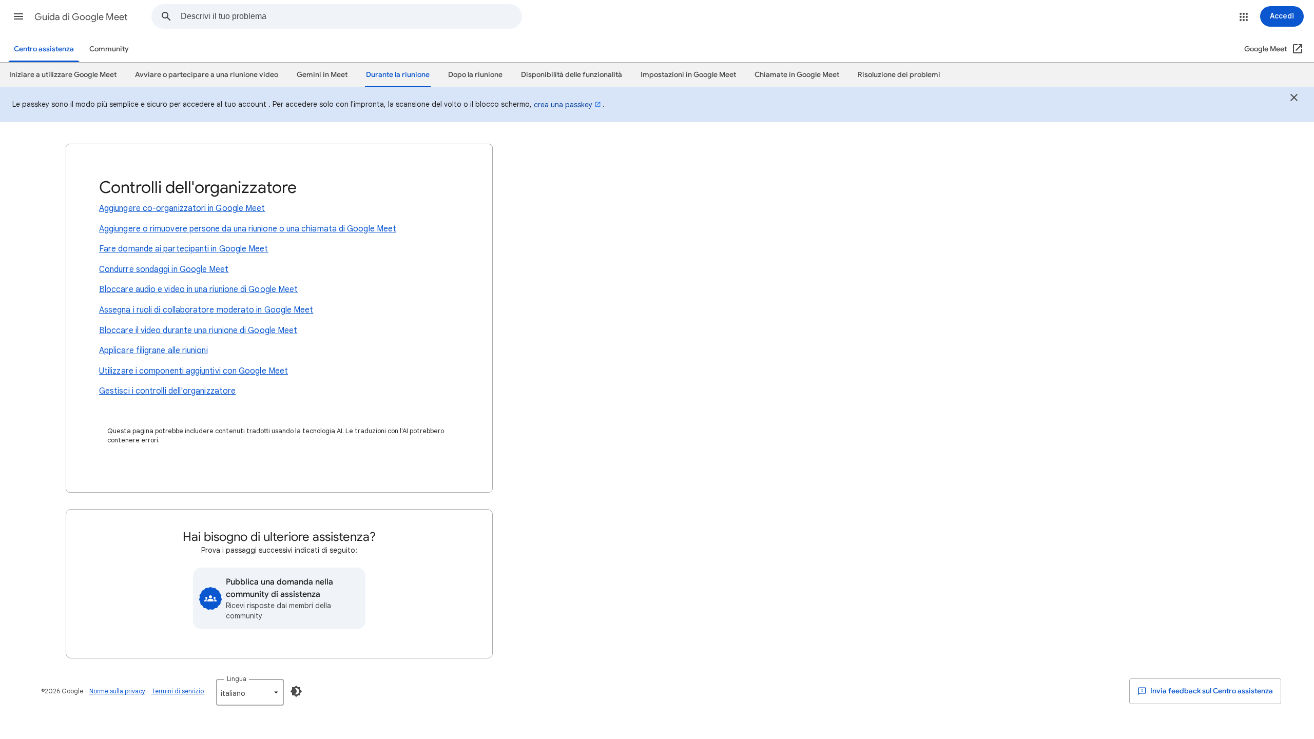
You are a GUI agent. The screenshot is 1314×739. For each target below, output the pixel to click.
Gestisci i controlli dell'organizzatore (167, 391)
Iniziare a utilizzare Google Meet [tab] (63, 74)
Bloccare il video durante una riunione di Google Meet (198, 330)
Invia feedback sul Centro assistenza (1211, 691)
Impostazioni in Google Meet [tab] (688, 74)
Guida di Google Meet (81, 17)
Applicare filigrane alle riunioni (153, 350)
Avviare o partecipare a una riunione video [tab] (206, 74)
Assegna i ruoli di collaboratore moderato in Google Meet (206, 310)
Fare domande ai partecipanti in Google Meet (183, 249)
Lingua (236, 679)
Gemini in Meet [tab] (322, 74)
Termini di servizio (177, 691)
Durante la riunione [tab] (398, 74)
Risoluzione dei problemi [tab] (899, 74)
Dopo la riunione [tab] (475, 74)
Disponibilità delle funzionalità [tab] (571, 74)
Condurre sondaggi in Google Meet (164, 269)
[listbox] (250, 692)
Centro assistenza (44, 49)
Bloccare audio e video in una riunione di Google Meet (198, 289)
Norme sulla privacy (117, 691)
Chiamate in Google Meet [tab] (797, 74)
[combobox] (351, 16)
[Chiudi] (1294, 99)
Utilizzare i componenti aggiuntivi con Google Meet (193, 371)
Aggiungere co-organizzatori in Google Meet (182, 208)
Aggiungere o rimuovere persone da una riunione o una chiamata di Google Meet (247, 229)
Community (109, 49)
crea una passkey (563, 104)
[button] (18, 16)
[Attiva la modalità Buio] (296, 691)
